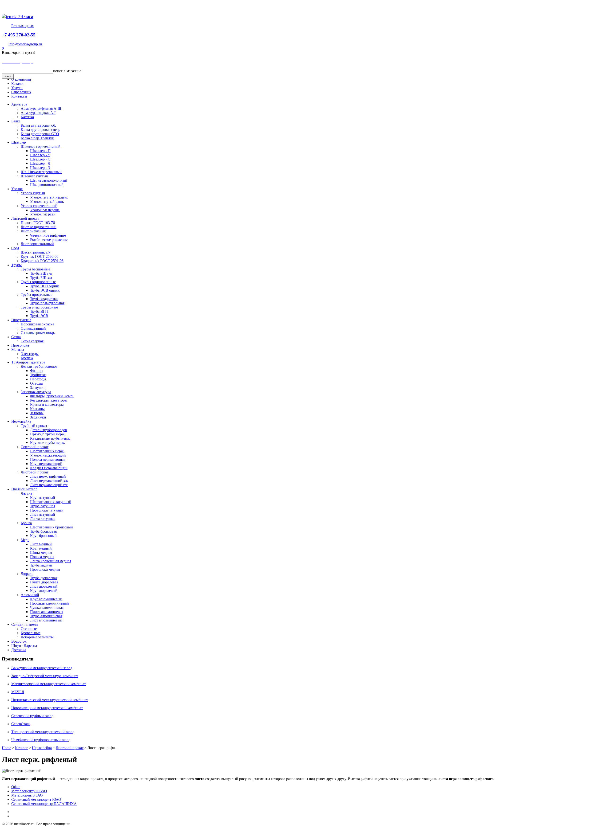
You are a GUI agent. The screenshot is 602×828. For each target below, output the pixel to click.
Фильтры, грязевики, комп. (52, 396)
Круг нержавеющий (46, 464)
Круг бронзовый (43, 536)
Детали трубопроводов (39, 366)
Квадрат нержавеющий (48, 468)
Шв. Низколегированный (41, 172)
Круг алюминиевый (46, 599)
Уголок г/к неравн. (45, 210)
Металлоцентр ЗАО (27, 795)
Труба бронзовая (43, 531)
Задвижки (38, 417)
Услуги (17, 88)
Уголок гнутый (33, 193)
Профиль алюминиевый (49, 603)
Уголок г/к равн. (43, 214)
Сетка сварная (32, 341)
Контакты (19, 96)
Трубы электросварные (39, 307)
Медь (25, 540)
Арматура (19, 104)
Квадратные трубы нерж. (50, 438)
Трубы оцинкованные (38, 282)
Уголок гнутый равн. (47, 201)
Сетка (16, 337)
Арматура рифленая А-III (41, 108)
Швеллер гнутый (34, 176)
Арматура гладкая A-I (38, 113)
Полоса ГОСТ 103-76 (38, 223)
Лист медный (41, 544)
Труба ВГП (39, 311)
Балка (15, 121)
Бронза (26, 523)
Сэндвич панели (24, 624)
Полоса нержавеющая (47, 459)
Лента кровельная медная (50, 561)
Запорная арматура (36, 392)
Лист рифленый (33, 231)
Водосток (19, 641)
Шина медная (41, 553)
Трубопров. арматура (28, 362)
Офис (15, 787)
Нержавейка (21, 421)
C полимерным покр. (38, 333)
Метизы (17, 350)
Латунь (26, 493)
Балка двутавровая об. (38, 125)
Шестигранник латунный (50, 502)
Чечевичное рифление (48, 235)
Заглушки (38, 388)
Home (6, 748)
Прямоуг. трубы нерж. (47, 434)
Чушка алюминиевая (46, 607)
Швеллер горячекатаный (40, 146)
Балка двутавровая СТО (40, 134)
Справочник (21, 92)
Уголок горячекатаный (39, 206)
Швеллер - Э (40, 168)
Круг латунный (42, 498)
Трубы (16, 265)
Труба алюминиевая (46, 616)
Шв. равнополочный (46, 185)
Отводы (36, 383)
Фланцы (36, 371)
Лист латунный (42, 514)
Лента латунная (42, 519)
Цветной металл (24, 489)
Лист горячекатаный (37, 244)
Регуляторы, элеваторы (48, 400)
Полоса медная (42, 557)
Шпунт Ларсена (24, 646)
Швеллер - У (40, 155)
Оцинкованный (33, 328)
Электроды (30, 354)
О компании (21, 79)
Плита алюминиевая (46, 612)
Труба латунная (42, 506)
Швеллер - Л (40, 163)
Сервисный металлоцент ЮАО (36, 799)
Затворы (37, 413)
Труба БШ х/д (41, 278)
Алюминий (30, 595)
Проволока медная (45, 569)
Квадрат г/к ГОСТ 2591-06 (42, 261)
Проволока (20, 345)
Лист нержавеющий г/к (49, 485)
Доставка (18, 650)
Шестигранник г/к (35, 252)
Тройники (38, 375)
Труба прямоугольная (47, 303)
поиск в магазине (67, 71)
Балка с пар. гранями (37, 138)
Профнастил (21, 320)
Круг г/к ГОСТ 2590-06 (39, 256)
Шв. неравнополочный (48, 180)
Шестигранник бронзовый (51, 527)
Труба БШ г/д (41, 273)
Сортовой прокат (34, 447)
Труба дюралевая (43, 578)
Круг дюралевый (43, 591)
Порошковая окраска (37, 324)
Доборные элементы (37, 637)
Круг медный (41, 548)
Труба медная (41, 565)
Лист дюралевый (43, 586)
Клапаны (37, 409)
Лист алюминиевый (46, 620)
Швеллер (18, 142)
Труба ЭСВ (39, 316)
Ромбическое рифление (48, 240)
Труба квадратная (44, 299)
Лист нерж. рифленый (48, 476)
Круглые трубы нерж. (47, 443)
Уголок (17, 189)
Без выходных (22, 26)
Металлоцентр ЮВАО (29, 791)
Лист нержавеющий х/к (49, 481)
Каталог (17, 84)
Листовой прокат (25, 218)
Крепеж (27, 358)
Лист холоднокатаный (38, 227)
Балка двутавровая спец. (40, 130)
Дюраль (27, 574)
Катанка (27, 117)
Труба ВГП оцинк (44, 286)
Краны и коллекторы (47, 404)
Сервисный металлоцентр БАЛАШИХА (44, 804)
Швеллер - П (40, 151)
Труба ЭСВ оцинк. (45, 290)
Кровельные (30, 633)
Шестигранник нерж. (47, 451)
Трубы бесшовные (35, 269)
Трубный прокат (34, 426)
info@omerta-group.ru (25, 44)
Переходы (38, 379)
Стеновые (29, 629)
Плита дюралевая (44, 582)
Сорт (15, 248)
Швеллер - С (40, 159)
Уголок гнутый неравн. (49, 197)
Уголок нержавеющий (48, 455)
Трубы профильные (36, 295)
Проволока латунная (46, 510)
